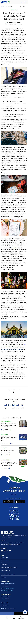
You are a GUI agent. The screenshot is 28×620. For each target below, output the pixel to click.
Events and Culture (5, 557)
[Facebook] (7, 614)
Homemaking (4, 564)
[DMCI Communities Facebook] (2, 551)
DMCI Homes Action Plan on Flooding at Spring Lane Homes (9, 438)
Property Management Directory (8, 573)
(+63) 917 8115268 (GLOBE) (7, 590)
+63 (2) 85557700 (5, 586)
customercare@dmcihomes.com (7, 583)
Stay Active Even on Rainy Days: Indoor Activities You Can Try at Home (8, 425)
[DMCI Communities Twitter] (7, 551)
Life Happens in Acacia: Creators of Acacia (7, 451)
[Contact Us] (22, 2)
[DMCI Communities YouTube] (10, 551)
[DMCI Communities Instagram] (4, 551)
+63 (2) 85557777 (5, 599)
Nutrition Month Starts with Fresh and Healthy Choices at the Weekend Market (9, 463)
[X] (21, 614)
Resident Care (4, 577)
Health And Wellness (6, 421)
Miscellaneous (14, 10)
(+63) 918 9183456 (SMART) (7, 588)
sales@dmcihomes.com (6, 596)
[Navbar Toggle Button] (26, 2)
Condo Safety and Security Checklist (9, 567)
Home (2, 6)
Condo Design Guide (5, 570)
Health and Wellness (5, 561)
